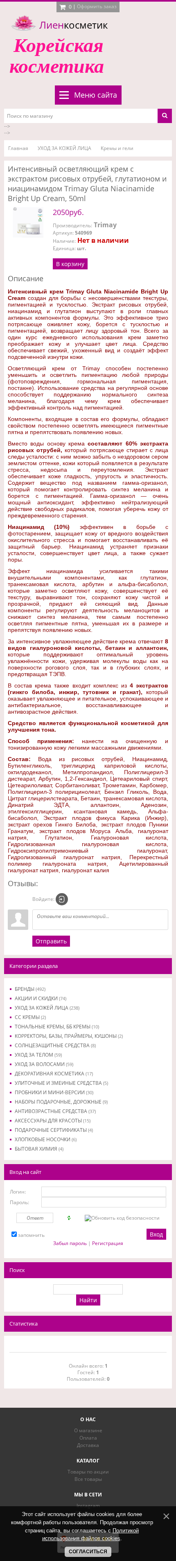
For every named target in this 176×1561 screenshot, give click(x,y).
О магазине (88, 1430)
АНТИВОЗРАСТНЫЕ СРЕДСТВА (55, 1111)
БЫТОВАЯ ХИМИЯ (39, 1148)
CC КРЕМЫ (30, 1017)
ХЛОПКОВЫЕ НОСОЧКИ (46, 1139)
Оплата (88, 1437)
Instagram (88, 1505)
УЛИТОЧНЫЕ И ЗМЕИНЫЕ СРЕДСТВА (61, 1082)
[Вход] (62, 899)
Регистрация (107, 1243)
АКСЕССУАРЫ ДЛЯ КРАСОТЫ (52, 1120)
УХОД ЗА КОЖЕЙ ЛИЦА (47, 1007)
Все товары (88, 1479)
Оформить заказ (97, 6)
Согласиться (88, 1551)
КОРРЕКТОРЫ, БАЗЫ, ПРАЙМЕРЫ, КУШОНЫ (69, 1035)
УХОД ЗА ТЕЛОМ (38, 1054)
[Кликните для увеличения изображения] (28, 222)
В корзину (70, 264)
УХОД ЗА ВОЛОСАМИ (44, 1064)
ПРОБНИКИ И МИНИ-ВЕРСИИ (54, 1092)
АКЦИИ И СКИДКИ (40, 998)
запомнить (31, 1235)
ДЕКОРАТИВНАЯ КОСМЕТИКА (54, 1073)
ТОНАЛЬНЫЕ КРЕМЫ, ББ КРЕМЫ (57, 1026)
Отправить (51, 941)
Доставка (88, 1445)
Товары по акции (88, 1471)
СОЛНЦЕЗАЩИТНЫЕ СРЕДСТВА (55, 1045)
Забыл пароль (70, 1243)
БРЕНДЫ (30, 988)
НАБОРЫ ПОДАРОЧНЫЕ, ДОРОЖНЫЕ (61, 1101)
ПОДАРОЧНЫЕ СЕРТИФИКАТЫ (54, 1130)
